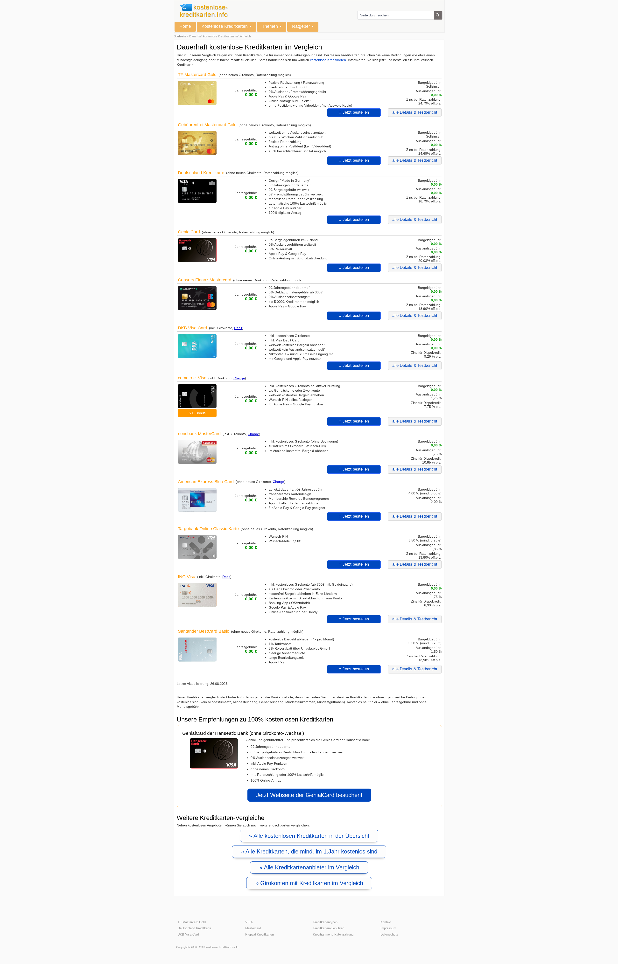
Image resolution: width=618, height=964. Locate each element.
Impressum (388, 928)
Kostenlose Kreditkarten (225, 26)
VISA (249, 922)
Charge (239, 378)
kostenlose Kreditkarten (328, 60)
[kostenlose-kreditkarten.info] (204, 11)
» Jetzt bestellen (354, 112)
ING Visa (186, 576)
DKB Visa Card (192, 327)
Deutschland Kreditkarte (201, 172)
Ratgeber (301, 26)
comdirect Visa (192, 377)
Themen (270, 26)
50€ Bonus (197, 413)
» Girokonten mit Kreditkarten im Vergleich (309, 883)
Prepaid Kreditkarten (259, 934)
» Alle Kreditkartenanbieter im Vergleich (309, 867)
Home (185, 26)
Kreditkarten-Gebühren (328, 928)
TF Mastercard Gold (197, 74)
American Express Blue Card (206, 481)
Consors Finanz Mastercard (204, 279)
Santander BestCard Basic (203, 631)
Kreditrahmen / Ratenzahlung (333, 934)
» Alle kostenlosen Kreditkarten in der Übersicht (309, 835)
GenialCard (189, 231)
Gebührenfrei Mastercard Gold (207, 124)
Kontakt (385, 922)
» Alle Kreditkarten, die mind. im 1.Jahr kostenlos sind (309, 851)
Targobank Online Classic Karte (208, 528)
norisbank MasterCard (199, 433)
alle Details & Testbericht (414, 112)
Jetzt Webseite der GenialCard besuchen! (309, 795)
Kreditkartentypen (325, 922)
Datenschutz (389, 934)
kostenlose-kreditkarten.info (222, 947)
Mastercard (253, 928)
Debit (238, 328)
